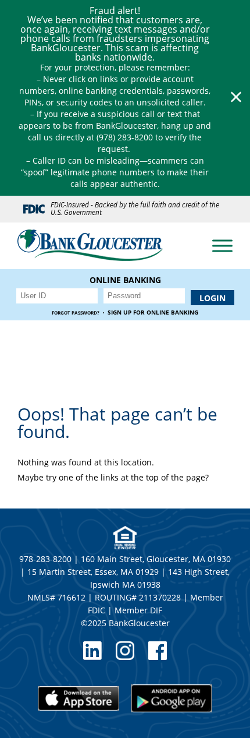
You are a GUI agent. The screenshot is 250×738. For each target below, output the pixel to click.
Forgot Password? (75, 312)
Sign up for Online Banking (153, 312)
